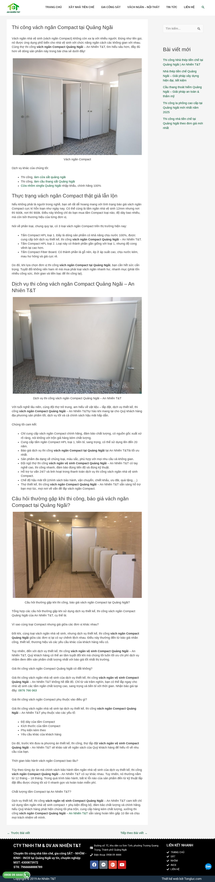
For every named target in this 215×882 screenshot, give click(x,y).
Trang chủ (53, 7)
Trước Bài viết (18, 832)
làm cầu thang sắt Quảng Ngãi (55, 181)
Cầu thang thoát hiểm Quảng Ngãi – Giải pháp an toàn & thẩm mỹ (182, 91)
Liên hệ (189, 7)
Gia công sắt (111, 7)
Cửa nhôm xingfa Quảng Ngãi (41, 185)
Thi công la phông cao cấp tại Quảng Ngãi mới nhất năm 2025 (182, 107)
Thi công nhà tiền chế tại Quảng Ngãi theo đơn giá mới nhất (183, 123)
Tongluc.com (193, 878)
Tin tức (171, 7)
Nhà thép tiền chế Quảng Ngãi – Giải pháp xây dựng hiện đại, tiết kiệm (181, 76)
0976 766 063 (27, 690)
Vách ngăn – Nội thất (143, 7)
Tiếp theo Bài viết (133, 832)
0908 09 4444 (14, 874)
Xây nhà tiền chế (81, 7)
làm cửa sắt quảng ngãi (50, 177)
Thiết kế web (170, 878)
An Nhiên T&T (78, 813)
